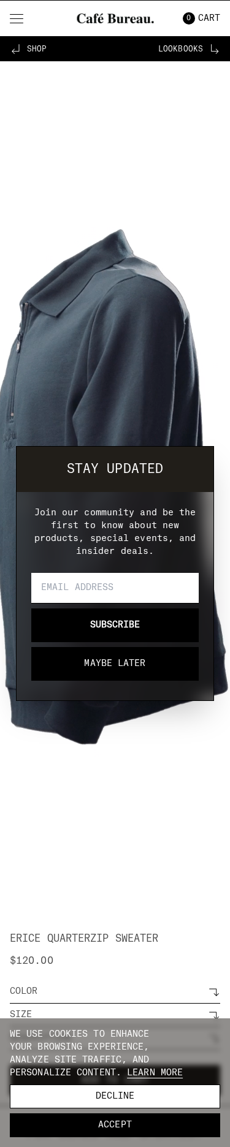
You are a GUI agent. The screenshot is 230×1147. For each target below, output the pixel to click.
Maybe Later (114, 663)
